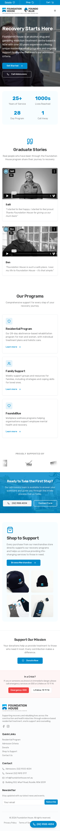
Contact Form (45, 503)
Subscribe (51, 802)
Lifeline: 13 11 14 (41, 690)
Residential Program (11, 740)
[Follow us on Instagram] (8, 726)
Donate (5, 747)
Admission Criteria (10, 743)
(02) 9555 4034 (19, 503)
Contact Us (7, 755)
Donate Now (32, 660)
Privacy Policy (10, 823)
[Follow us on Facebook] (3, 726)
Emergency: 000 (19, 690)
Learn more (11, 347)
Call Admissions (19, 74)
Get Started (12, 66)
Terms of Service (26, 823)
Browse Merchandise (21, 562)
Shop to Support (9, 751)
